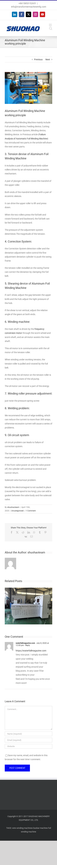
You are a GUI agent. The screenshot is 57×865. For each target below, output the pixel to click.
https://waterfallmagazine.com (31, 650)
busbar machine (40, 828)
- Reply (27, 645)
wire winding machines (22, 828)
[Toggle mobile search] (50, 28)
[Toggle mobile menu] (50, 25)
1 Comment (31, 511)
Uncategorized (17, 511)
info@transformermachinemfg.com (28, 6)
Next (47, 59)
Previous (38, 59)
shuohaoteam (13, 507)
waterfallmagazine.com (25, 643)
